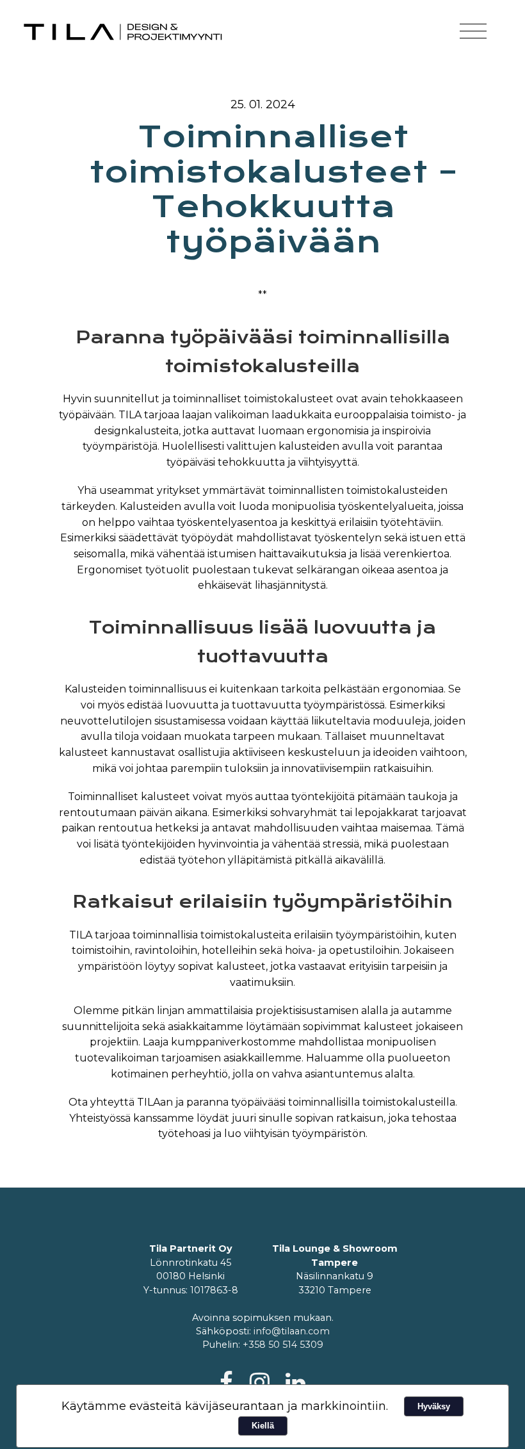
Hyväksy (433, 1406)
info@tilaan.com (292, 1331)
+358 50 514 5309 (283, 1344)
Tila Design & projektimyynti (123, 32)
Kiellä (263, 1425)
